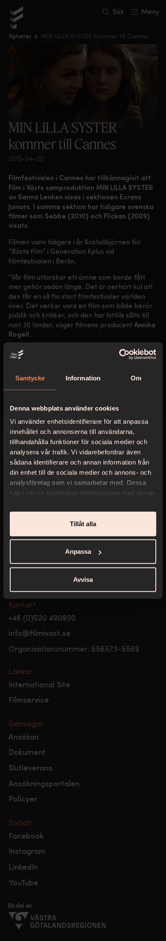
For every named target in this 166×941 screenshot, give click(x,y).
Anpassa (78, 551)
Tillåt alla (83, 523)
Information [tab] (83, 377)
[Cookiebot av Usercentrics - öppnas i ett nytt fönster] (119, 354)
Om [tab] (136, 377)
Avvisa (83, 579)
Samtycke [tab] (30, 377)
